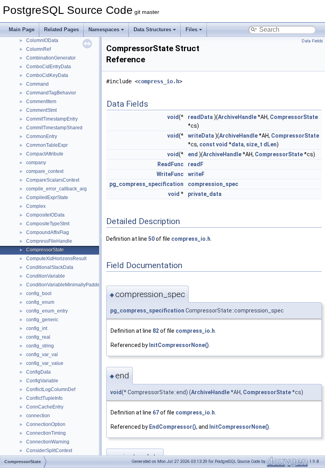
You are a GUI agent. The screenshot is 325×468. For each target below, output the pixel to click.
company (36, 162)
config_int (36, 328)
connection (38, 415)
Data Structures (152, 30)
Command (37, 84)
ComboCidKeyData (47, 75)
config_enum (40, 302)
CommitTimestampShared (54, 127)
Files (191, 30)
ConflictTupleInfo (44, 398)
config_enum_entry (47, 311)
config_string (40, 346)
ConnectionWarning (47, 442)
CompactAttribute (44, 154)
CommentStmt (41, 110)
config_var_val (42, 354)
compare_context (44, 171)
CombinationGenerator (51, 58)
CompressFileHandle (49, 241)
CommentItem (41, 101)
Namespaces (103, 30)
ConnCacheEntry (44, 407)
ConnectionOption (45, 424)
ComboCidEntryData (48, 66)
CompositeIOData (45, 215)
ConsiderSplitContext (49, 450)
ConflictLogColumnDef (50, 389)
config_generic (42, 319)
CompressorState (45, 250)
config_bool (39, 293)
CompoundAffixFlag (47, 232)
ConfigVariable (42, 381)
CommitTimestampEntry (52, 119)
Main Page (21, 30)
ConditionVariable (45, 276)
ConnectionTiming (46, 433)
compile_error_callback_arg (56, 189)
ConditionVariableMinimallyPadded (64, 285)
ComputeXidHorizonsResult (56, 258)
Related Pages (61, 30)
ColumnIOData (42, 40)
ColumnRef (38, 49)
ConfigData (38, 372)
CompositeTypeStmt (47, 223)
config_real (38, 337)
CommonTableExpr (47, 145)
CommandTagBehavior (51, 93)
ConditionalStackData (49, 267)
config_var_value (44, 363)
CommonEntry (41, 136)
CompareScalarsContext (52, 180)
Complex (36, 206)
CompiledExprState (47, 197)
